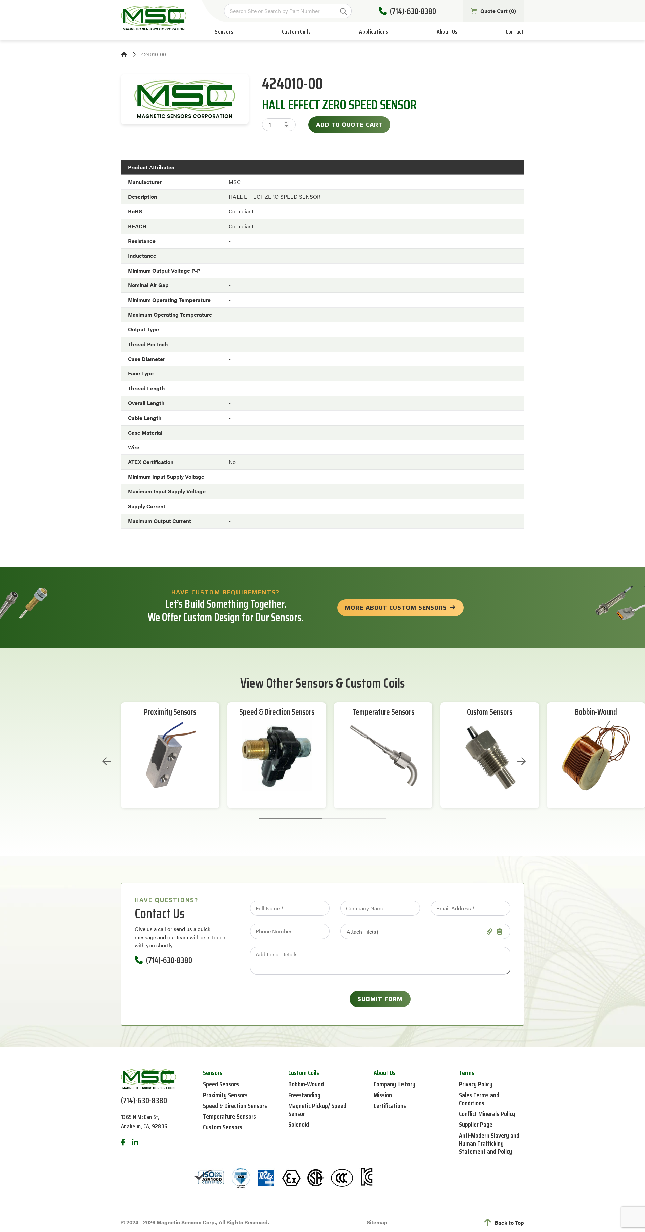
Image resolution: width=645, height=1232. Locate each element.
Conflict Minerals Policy (487, 1113)
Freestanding (304, 1094)
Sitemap (377, 1222)
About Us (447, 31)
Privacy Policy (475, 1084)
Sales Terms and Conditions (479, 1098)
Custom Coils (296, 31)
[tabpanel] (170, 755)
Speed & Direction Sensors (276, 712)
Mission (383, 1094)
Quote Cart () (498, 11)
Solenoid (298, 1124)
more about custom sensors (396, 607)
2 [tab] (354, 818)
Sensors (224, 31)
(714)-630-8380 (413, 11)
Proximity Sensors (170, 712)
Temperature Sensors (383, 712)
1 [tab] (290, 818)
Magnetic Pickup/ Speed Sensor (317, 1109)
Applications (373, 31)
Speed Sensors (221, 1084)
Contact (515, 31)
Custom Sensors (489, 712)
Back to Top (509, 1222)
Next (521, 761)
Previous (107, 761)
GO (343, 11)
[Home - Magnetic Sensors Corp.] (153, 18)
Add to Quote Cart (349, 124)
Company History (394, 1084)
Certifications (390, 1105)
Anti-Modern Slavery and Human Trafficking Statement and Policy (489, 1143)
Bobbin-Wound (596, 712)
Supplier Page (475, 1124)
